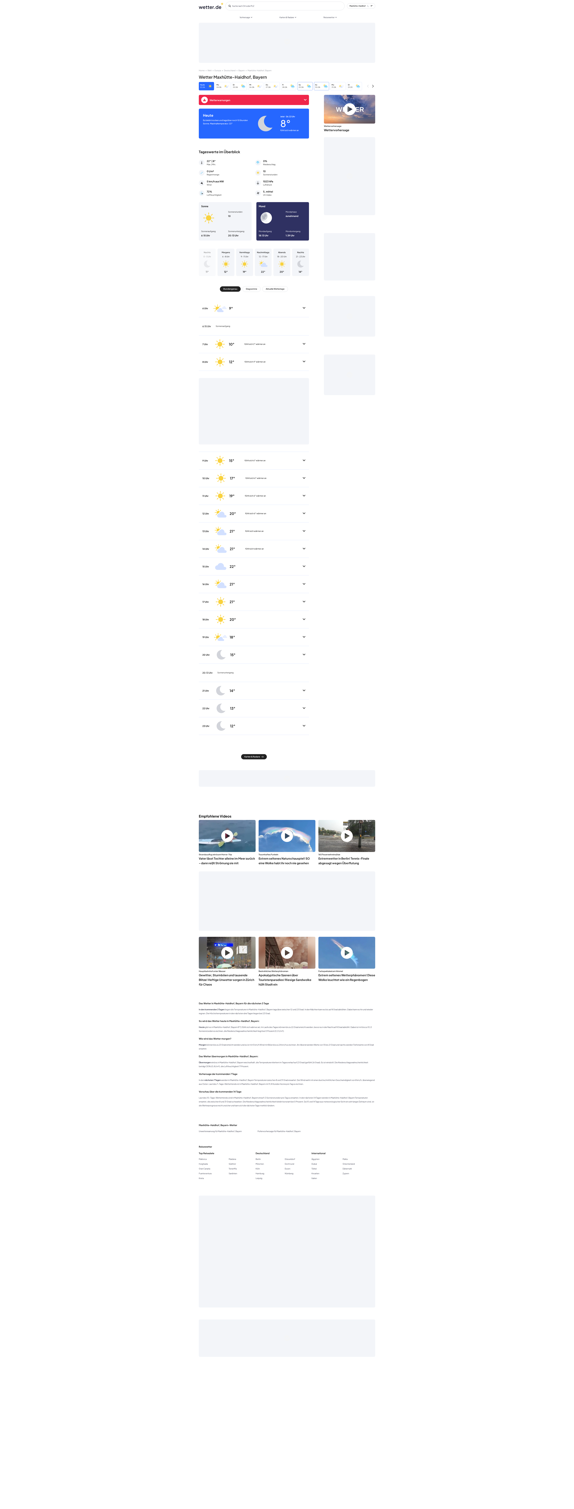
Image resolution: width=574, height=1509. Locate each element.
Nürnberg (289, 1173)
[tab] (230, 289)
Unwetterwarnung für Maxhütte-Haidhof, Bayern (220, 1131)
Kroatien (315, 1173)
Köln (258, 1168)
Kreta (201, 1178)
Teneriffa (233, 1168)
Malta (345, 1159)
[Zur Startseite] (211, 6)
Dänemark (347, 1168)
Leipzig (259, 1178)
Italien (314, 1178)
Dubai (314, 1164)
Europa (218, 70)
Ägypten (315, 1159)
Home (202, 70)
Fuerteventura (205, 1173)
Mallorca (203, 1159)
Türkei (314, 1168)
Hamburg (260, 1173)
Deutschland (230, 70)
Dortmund (289, 1164)
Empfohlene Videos (215, 816)
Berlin (258, 1159)
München (260, 1164)
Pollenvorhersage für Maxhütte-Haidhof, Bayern (279, 1131)
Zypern (346, 1173)
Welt (209, 70)
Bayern (241, 70)
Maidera (232, 1159)
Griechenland (349, 1164)
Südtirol (232, 1164)
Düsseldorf (290, 1159)
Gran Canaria (204, 1168)
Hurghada (203, 1164)
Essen (287, 1168)
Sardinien (233, 1173)
